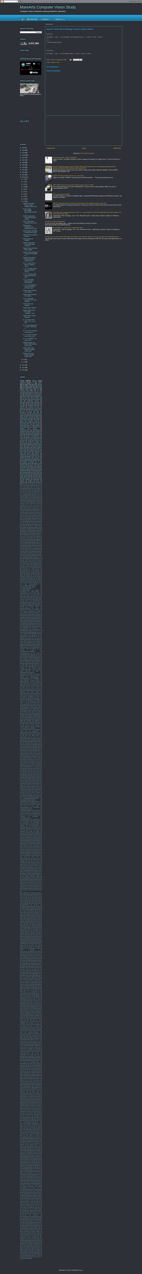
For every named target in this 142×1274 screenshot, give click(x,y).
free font (33, 888)
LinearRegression (24, 654)
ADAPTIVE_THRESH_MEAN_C (27, 558)
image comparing (36, 933)
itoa (37, 954)
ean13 (31, 853)
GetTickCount (31, 630)
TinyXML (22, 710)
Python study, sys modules (28, 239)
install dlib (22, 943)
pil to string (24, 1069)
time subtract (39, 1196)
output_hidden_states (25, 1053)
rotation (35, 1120)
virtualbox (38, 1238)
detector (28, 834)
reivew (21, 1107)
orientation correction (33, 1047)
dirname (38, 837)
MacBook (22, 660)
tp (31, 548)
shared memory (31, 1148)
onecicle (40, 1033)
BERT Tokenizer (23, 485)
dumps (38, 850)
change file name (25, 765)
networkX (23, 1017)
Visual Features (24, 719)
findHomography (23, 877)
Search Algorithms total (30, 695)
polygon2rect (39, 1075)
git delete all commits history (26, 909)
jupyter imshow (33, 958)
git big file (28, 907)
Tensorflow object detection (34, 704)
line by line (24, 976)
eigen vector (35, 856)
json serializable (23, 957)
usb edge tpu (31, 1228)
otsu (30, 1051)
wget (33, 1249)
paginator (22, 537)
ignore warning (29, 931)
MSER (29, 494)
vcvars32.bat (28, 1232)
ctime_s (27, 802)
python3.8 (33, 1096)
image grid (22, 936)
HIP (24, 411)
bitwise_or (30, 507)
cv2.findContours (36, 814)
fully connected (23, 895)
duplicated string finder (32, 852)
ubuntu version (27, 1222)
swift (27, 546)
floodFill (29, 880)
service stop (37, 1145)
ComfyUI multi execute (30, 597)
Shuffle (24, 424)
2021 (23, 160)
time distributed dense (29, 1196)
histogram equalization (25, 921)
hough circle (30, 922)
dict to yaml (32, 837)
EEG (30, 614)
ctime (22, 802)
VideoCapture (23, 425)
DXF (39, 602)
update (21, 1226)
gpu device (24, 913)
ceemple (38, 762)
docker (40, 386)
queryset (33, 1099)
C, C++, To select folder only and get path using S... (30, 270)
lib (34, 973)
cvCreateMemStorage (25, 819)
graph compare (36, 915)
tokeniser (38, 1201)
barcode (31, 506)
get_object (36, 904)
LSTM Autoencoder (24, 647)
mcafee (21, 996)
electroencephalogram (25, 858)
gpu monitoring (31, 913)
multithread (27, 1012)
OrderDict (22, 677)
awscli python (37, 744)
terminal (32, 450)
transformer (37, 548)
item (29, 954)
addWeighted (36, 731)
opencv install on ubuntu (26, 1041)
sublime (21, 1172)
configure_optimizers (31, 786)
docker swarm (25, 519)
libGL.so (38, 973)
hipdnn (34, 919)
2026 (23, 147)
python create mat (32, 1086)
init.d (35, 942)
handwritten (22, 524)
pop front (24, 1077)
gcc (26, 897)
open (39, 1036)
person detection (29, 1068)
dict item (40, 834)
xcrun (21, 1255)
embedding (27, 859)
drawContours (23, 443)
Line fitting (36, 653)
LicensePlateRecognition (26, 459)
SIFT (21, 435)
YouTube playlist (24, 726)
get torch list (37, 903)
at (30, 740)
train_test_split (23, 1214)
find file (40, 874)
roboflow (40, 1119)
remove (33, 1107)
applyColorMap (23, 737)
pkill (32, 1072)
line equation (37, 528)
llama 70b (22, 982)
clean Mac (35, 774)
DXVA (21, 603)
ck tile (31, 772)
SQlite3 (21, 695)
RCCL (35, 684)
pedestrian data (23, 1066)
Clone (38, 594)
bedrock (38, 747)
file (29, 521)
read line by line (25, 1102)
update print (23, 549)
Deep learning (38, 384)
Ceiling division (36, 593)
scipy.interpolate (23, 1136)
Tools (30, 424)
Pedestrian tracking (36, 422)
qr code (28, 1098)
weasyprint (23, 1247)
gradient (29, 915)
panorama (28, 446)
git (27, 399)
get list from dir (30, 903)
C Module (31, 485)
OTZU (21, 497)
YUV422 (31, 503)
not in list (30, 1021)
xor (29, 551)
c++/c (33, 757)
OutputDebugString (34, 677)
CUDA (29, 384)
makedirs (40, 530)
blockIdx (22, 509)
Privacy (21, 683)
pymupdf (22, 428)
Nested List (31, 669)
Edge (34, 615)
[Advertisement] (84, 130)
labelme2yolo (31, 966)
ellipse (21, 859)
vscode (38, 549)
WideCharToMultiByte (24, 722)
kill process (37, 963)
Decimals (22, 606)
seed (26, 1138)
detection (22, 834)
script (37, 1136)
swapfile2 (32, 1175)
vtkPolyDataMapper (27, 1241)
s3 (37, 389)
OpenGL (22, 399)
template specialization (28, 1186)
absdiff (38, 729)
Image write (23, 641)
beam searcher (31, 747)
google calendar (23, 912)
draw (21, 850)
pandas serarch (28, 1057)
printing (37, 1080)
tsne (38, 1217)
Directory (22, 433)
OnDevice (31, 674)
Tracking (30, 406)
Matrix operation (36, 662)
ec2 (33, 408)
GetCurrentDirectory (24, 629)
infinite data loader (28, 942)
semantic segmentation (30, 1139)
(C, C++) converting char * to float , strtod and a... (30, 326)
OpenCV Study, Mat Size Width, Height (30, 248)
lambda (27, 393)
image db (22, 934)
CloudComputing (23, 596)
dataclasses (22, 826)
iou (22, 527)
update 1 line (28, 1226)
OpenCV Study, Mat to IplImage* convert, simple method (29, 259)
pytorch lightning (37, 447)
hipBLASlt (29, 524)
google (38, 910)
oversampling (23, 1054)
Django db (39, 488)
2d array (32, 554)
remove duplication (31, 1110)
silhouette (35, 1151)
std (22, 1168)
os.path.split (37, 1050)
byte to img (30, 756)
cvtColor (39, 440)
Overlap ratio (23, 498)
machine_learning (38, 985)
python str (34, 1095)
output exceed (36, 1051)
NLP (21, 403)
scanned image (28, 1133)
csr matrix (40, 801)
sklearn (38, 418)
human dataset (33, 928)
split (33, 430)
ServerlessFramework (24, 698)
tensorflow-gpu (23, 1190)
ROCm (38, 434)
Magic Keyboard (29, 660)
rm (30, 1119)
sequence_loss (23, 1145)
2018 (23, 167)
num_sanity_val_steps (25, 1024)
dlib (41, 838)
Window (34, 501)
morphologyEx (38, 1008)
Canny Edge (36, 419)
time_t (35, 1198)
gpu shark (39, 913)
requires (35, 542)
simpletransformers (24, 1154)
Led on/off (22, 494)
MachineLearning (24, 422)
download (33, 847)
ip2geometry (23, 952)
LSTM (35, 492)
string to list (37, 1169)
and (29, 504)
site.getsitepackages (24, 1156)
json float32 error (36, 955)
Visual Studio (32, 396)
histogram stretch (38, 524)
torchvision (24, 1210)
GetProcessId (23, 630)
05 (24, 196)
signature (26, 545)
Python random (29, 683)
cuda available (36, 804)
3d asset (37, 554)
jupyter (32, 403)
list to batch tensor (24, 979)
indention (33, 940)
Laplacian (34, 648)
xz (31, 551)
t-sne (26, 1181)
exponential (22, 865)
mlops (38, 1005)
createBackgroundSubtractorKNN (30, 798)
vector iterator (37, 1232)
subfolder (38, 1171)
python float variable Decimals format (33, 1087)
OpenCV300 (38, 459)
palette (38, 1056)
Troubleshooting (34, 713)
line (41, 975)
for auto (30, 885)
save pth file (28, 1132)
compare (30, 512)
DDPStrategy (23, 602)
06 (24, 194)
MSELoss (38, 657)
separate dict (23, 1144)
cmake (23, 777)
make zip (37, 990)
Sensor (24, 396)
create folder (37, 513)
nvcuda (30, 1027)
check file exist (31, 768)
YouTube (22, 414)
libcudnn (26, 975)
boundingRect (33, 509)
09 (24, 186)
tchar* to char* (31, 1184)
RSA (24, 687)
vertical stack (29, 1234)
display (31, 838)
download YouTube (33, 441)
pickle (36, 475)
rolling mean (29, 1120)
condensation (24, 513)
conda (40, 512)
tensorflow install (36, 1189)
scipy (21, 1135)
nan (34, 1014)
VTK (24, 438)
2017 (23, 170)
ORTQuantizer (23, 674)
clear (25, 512)
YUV (26, 503)
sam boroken (24, 1129)
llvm (31, 530)
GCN (23, 626)
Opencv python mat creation (33, 675)
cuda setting (35, 805)
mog (24, 1008)
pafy (38, 1054)
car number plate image (28, 762)
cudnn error (33, 810)
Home (84, 148)
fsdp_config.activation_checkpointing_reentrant (30, 892)
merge (35, 531)
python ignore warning (27, 1089)
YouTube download (35, 725)
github (25, 470)
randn (38, 478)
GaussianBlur (25, 627)
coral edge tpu (36, 793)
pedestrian (37, 539)
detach (29, 832)
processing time (30, 476)
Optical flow (33, 405)
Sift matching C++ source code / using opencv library (68, 227)
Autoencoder (25, 569)
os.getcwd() (37, 1048)
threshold (28, 419)
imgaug (23, 939)
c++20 (37, 757)
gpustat (23, 915)
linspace (40, 976)
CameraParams (23, 591)
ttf (41, 1217)
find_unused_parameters (34, 877)
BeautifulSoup (36, 570)
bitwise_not (37, 463)
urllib (26, 1228)
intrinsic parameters (27, 949)
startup (27, 1166)
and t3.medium (28, 734)
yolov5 (29, 1256)
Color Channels (36, 486)
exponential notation (32, 865)
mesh (27, 1002)
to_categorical (27, 1199)
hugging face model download (33, 927)
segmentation (32, 1138)
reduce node (37, 1104)
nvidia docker (37, 1027)
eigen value (23, 856)
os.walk (21, 1051)
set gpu (38, 1147)
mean (27, 996)
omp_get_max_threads (33, 1032)
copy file (29, 792)
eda (32, 855)
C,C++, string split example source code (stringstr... (30, 300)
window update (36, 1252)
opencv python (24, 475)
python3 (28, 447)
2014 (23, 177)
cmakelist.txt (29, 777)
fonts (28, 883)
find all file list (34, 874)
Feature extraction (24, 620)
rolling (23, 1120)
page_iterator (23, 1056)
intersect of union (24, 948)
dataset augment (32, 826)
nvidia (32, 534)
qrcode (21, 1099)
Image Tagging (37, 639)
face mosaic (39, 868)
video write (30, 1238)
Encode (27, 489)
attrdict (34, 740)
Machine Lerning (33, 421)
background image (31, 746)
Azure (38, 483)
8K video (36, 555)
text (33, 1192)
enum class (37, 861)
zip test (24, 1258)
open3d (29, 1038)
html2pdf (22, 925)
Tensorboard (23, 704)
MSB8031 (31, 657)
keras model (34, 961)
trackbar (30, 480)
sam (41, 1127)
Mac (26, 434)
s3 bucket (39, 408)
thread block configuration (32, 1195)
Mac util (22, 659)
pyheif (28, 1083)
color (41, 778)
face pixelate (24, 870)
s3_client (30, 1127)
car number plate (38, 760)
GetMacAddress (35, 629)
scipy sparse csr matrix (32, 1135)
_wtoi (34, 729)
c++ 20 (31, 425)
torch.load (22, 1208)
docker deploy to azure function (33, 844)
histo (39, 919)
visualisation (22, 1240)
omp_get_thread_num (25, 1033)
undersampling (27, 1223)
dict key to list (25, 835)
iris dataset (22, 954)
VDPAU (38, 714)
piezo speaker (38, 1068)
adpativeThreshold (24, 732)
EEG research (37, 614)
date (39, 826)
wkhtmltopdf (37, 1253)
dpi (35, 849)
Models (28, 663)
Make (36, 660)
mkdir (22, 533)
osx (26, 1051)
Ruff (30, 500)
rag (37, 1099)
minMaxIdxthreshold (24, 1003)
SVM (37, 412)
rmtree (34, 1119)
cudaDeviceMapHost (24, 807)
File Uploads (27, 621)
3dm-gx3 (24, 483)
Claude (21, 594)
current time (23, 811)
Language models (24, 648)
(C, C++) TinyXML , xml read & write (30, 339)
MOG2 (21, 421)
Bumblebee (37, 573)
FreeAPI (40, 624)
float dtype (23, 880)
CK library (37, 578)
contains (22, 789)
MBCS (31, 656)
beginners (22, 749)
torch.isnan (37, 1207)
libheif (31, 975)
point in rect (22, 1075)
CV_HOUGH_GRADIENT (25, 588)
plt (25, 1074)
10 (24, 184)
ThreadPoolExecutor (24, 708)
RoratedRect (23, 692)
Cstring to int (28, 600)
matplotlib (23, 531)
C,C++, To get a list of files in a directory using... (29, 264)
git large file (25, 910)
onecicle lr (24, 1035)
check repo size (28, 769)
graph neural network (25, 916)
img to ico (39, 937)
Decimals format (33, 606)
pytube (29, 478)
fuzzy (36, 895)
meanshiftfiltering (36, 996)
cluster (40, 775)
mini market (33, 1003)
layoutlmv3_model (32, 972)
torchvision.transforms (29, 1211)
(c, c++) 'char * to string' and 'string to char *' (30, 335)
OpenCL (38, 674)
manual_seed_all (35, 991)
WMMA (21, 720)
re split (35, 1101)
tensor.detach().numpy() (25, 1189)
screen (27, 543)
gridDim (40, 470)
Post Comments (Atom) (87, 153)
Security (40, 695)
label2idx (24, 966)
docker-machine (36, 846)
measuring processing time (26, 997)
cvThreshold (22, 823)
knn (31, 964)
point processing (30, 1075)
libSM (21, 975)
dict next (32, 835)
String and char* (36, 500)
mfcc (32, 1002)
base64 (38, 506)
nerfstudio (25, 1015)
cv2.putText (22, 816)
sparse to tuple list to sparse (26, 1159)
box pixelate (37, 753)
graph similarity (35, 916)
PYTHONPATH (36, 678)
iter (33, 954)
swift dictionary (31, 1177)
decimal (33, 828)
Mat (39, 402)
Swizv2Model (31, 701)
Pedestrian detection (26, 412)
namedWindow (27, 1014)
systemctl (31, 1180)
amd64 (21, 734)
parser (24, 1062)
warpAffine (37, 1243)
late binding (32, 970)
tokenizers (32, 1202)
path (31, 475)
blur (28, 464)
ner (20, 1015)
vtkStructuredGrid (38, 1241)
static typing (39, 1166)
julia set (38, 957)
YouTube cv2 (23, 725)
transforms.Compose (24, 1216)
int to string (34, 525)
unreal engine (33, 1225)
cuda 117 (29, 804)
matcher (33, 994)
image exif (37, 934)
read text (38, 1102)
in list (38, 939)
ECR (26, 614)
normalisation (23, 1021)
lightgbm (36, 975)
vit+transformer (33, 1240)
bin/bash (22, 750)
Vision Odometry (38, 717)
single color (33, 1154)
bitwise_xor (37, 507)
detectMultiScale (36, 832)
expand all (37, 864)
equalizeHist (22, 862)
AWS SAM (37, 560)
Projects (32, 434)
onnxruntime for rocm (31, 1036)
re (31, 1101)
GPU (24, 386)
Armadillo (35, 564)
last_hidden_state (24, 970)
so (35, 1157)
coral (29, 793)
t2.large (38, 1181)
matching (22, 418)
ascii (39, 504)
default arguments (24, 518)
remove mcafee (32, 1113)
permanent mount (33, 1066)
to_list (35, 1199)
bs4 (21, 754)
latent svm (39, 970)
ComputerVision (37, 409)
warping (31, 1244)
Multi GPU (34, 665)
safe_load (36, 1127)
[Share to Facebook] (79, 60)
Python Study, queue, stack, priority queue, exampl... (29, 217)
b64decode (22, 746)
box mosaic (29, 753)
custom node (27, 515)
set (32, 543)
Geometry (36, 398)
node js (37, 1020)
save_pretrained (36, 1132)
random (35, 428)
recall (30, 1104)
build (28, 408)
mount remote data (31, 1009)
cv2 (21, 393)
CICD (23, 578)
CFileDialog (39, 576)
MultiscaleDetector (33, 666)
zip (41, 482)
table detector (23, 1184)
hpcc (36, 922)
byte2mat (28, 757)
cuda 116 (22, 804)
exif (30, 864)
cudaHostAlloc (36, 807)
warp (26, 551)
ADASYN (38, 558)
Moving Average (36, 495)
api (33, 504)
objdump (28, 1029)
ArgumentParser (31, 483)
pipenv (21, 1072)
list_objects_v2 (36, 981)
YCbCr (31, 723)
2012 (23, 367)
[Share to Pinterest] (81, 60)
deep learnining (36, 516)
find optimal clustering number (31, 876)
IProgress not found (32, 638)
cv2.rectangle (35, 816)
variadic (38, 1229)
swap (27, 1175)
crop (21, 515)
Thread (21, 501)
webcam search (36, 1247)
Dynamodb (37, 433)
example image (30, 862)
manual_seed (23, 991)
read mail (32, 1102)
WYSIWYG (28, 720)
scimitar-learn (37, 1133)
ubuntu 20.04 (33, 1220)
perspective (22, 540)
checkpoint (22, 772)
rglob (27, 1119)
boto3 (27, 509)
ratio (29, 1101)
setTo (21, 1148)
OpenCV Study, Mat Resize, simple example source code (30, 205)
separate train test (35, 1144)
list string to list (37, 978)
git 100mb (22, 907)
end (29, 861)
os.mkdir (22, 1050)
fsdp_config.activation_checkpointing (33, 889)
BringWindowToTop (29, 573)
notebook (30, 418)
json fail (29, 955)
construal (23, 787)
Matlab (31, 390)
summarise (22, 1174)
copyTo (31, 513)
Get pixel (22, 491)
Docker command (24, 611)
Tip (38, 390)
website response (24, 1249)
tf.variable (22, 1195)
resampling (36, 1116)
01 (24, 362)
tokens (38, 1202)
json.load (38, 527)
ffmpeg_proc (24, 873)
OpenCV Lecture (28, 497)
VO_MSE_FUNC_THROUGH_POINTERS (29, 716)
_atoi (30, 729)
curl (41, 464)
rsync (23, 1125)
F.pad (39, 617)
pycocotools (24, 542)
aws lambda (35, 743)
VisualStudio (33, 719)
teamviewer (39, 1184)
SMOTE (38, 693)
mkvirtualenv (24, 1005)
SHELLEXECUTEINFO (25, 693)
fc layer (23, 871)
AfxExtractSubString (37, 563)
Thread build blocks (35, 707)
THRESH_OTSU (36, 702)
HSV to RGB (32, 633)
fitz (20, 470)
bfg (33, 749)
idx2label (37, 930)
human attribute (23, 928)
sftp (25, 1148)
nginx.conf (24, 1018)
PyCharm (30, 460)
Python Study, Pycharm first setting (29, 295)
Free (35, 624)
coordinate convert (37, 790)
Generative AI (35, 627)
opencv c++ (37, 1039)
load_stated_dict (27, 984)
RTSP (21, 500)
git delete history (38, 909)
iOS (23, 444)
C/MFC (40, 383)
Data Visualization (28, 605)
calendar (30, 759)
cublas (32, 802)
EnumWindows (23, 617)
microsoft (38, 1002)
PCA (28, 498)
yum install (34, 1256)
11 (24, 181)
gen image (32, 897)
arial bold (40, 738)
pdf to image (31, 1065)
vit (27, 1240)
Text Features (38, 705)
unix (27, 1225)
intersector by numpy (35, 948)
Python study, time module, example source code (28, 355)
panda (21, 1057)
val (22, 1229)
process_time (23, 1081)
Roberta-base (37, 690)
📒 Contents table (32, 19)
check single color (38, 769)
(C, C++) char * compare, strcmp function (30, 331)
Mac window (29, 659)
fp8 (25, 522)
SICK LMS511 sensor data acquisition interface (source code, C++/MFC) (73, 185)
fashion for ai (36, 469)
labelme (25, 528)
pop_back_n (37, 1077)
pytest (28, 1084)
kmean (21, 964)
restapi (29, 1117)
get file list (25, 901)
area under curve (35, 737)
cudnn (33, 440)
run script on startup (30, 1125)
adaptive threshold (28, 462)
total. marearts (38, 1211)
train (39, 1213)
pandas (22, 392)
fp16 (41, 886)
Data (21, 400)
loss (32, 472)
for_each (26, 886)
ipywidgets (32, 527)
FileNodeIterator (25, 623)
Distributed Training (33, 400)
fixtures (28, 879)
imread (28, 939)
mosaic (36, 533)
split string (22, 1162)
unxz (39, 1225)
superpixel (29, 1174)
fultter (31, 895)
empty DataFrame (36, 859)
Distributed (37, 609)
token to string (29, 1201)
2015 (23, 174)
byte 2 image (23, 756)
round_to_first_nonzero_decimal (31, 1122)
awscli (31, 744)
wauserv (34, 1246)
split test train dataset (31, 1162)
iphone (36, 952)
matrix (39, 994)
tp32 (28, 1213)
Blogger (81, 1270)
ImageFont (30, 641)
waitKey (24, 1243)
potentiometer (30, 540)
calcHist (34, 414)
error (34, 467)
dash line (29, 823)
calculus (23, 759)
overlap (37, 1053)
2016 (23, 172)
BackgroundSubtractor (25, 570)
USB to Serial (32, 714)
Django (29, 433)
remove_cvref (28, 1114)
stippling (27, 1168)
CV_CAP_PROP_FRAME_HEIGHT (28, 585)
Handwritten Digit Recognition (29, 635)
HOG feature (31, 402)
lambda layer (33, 967)
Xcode (26, 723)
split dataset (23, 1160)
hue (27, 925)
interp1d (30, 946)
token (38, 430)
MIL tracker (37, 656)
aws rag (26, 744)
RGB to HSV (29, 686)
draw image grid (27, 850)
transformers (23, 431)
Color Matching (33, 596)
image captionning (26, 933)
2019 (23, 165)
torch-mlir (30, 1207)
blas (31, 751)
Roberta (30, 690)
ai (38, 462)
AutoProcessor (25, 567)
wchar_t (40, 1246)
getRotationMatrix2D (24, 904)
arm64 (22, 740)
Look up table (38, 654)
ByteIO (21, 575)
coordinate (29, 790)
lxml (31, 985)
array (27, 740)
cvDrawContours (32, 820)
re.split (40, 1101)
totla (23, 1213)
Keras (21, 434)
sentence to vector (29, 1142)
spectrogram (37, 1159)
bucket (40, 509)
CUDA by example (32, 582)
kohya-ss (40, 964)
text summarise (31, 1193)
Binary (29, 453)
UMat (41, 713)
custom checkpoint (32, 811)
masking (28, 994)
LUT (39, 492)
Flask (21, 624)
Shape (32, 698)
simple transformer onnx (34, 1153)
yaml (34, 451)
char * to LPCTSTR (35, 765)
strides (30, 1169)
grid (39, 522)
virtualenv (22, 482)
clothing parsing (33, 775)
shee (21, 1150)
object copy (34, 1029)
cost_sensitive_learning (25, 795)
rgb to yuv (22, 1119)
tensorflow (37, 399)
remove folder (33, 1111)
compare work (31, 781)
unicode (40, 1223)
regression (22, 1105)
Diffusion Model (31, 488)
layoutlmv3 (24, 972)
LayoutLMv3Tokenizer (25, 653)
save (39, 1129)
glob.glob (32, 910)
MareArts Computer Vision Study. (48, 7)
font (39, 521)
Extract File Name (32, 617)
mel (36, 997)
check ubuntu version (35, 771)
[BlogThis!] (76, 60)
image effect (30, 934)
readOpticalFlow (23, 1104)
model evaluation (29, 533)
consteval (22, 440)
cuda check (23, 805)
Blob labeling (31, 572)
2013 (23, 365)
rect (21, 479)
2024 (23, 152)
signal (29, 1151)
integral (40, 525)
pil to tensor (32, 1069)
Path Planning (36, 681)
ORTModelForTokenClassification (27, 672)
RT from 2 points (33, 687)
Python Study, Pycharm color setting (29, 291)
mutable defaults (36, 1012)
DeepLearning (23, 488)
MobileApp (22, 663)
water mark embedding (25, 1246)
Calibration (23, 454)
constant (40, 786)
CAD (39, 575)
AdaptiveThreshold (33, 561)
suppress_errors (36, 1174)
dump (34, 850)
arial (34, 738)
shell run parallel (36, 1150)
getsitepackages (32, 906)
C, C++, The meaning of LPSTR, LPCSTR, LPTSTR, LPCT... (30, 286)
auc (29, 438)
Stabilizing (37, 699)
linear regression (32, 976)
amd (38, 406)
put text (38, 1081)
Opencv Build (33, 395)
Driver (21, 614)
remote (27, 1107)
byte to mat (37, 756)
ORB (37, 671)
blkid (36, 751)
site (39, 1154)
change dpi (39, 763)
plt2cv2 (29, 1074)
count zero (34, 795)
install (39, 942)
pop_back (30, 1077)
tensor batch (35, 1187)
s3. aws (38, 1126)
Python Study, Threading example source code (30, 231)
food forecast (34, 883)
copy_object (22, 793)
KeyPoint (32, 645)
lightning (31, 528)
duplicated (22, 852)
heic (32, 918)
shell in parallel (27, 1150)
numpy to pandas (34, 1026)
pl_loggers (37, 1072)
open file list (22, 1038)
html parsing (37, 924)
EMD (23, 489)
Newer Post (51, 148)
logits (21, 985)
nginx (40, 1017)
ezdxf (31, 868)
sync (29, 1178)
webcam (30, 1247)
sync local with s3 (36, 1178)
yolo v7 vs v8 (37, 1255)
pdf (35, 446)
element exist (36, 858)
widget (38, 1249)
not (28, 534)
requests (28, 1116)
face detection (23, 521)
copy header (37, 792)
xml (28, 482)
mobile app (22, 1006)
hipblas (29, 919)
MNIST (25, 657)
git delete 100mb (36, 907)
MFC (31, 387)
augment (40, 740)
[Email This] (74, 60)
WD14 (39, 719)
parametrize (26, 1060)
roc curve (22, 543)
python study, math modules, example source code (29, 349)
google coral (32, 912)
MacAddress (37, 659)
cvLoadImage (26, 822)
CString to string (36, 579)
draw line (32, 519)
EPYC (29, 615)
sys (20, 1180)
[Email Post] (70, 59)
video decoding (33, 1235)
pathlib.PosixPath (24, 1063)
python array (23, 1086)
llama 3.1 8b (26, 530)
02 (24, 359)
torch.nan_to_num (31, 1208)
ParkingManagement (24, 681)
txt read (36, 1219)
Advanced (28, 563)
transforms (35, 1214)
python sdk (27, 1095)
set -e (33, 1147)
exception (38, 862)
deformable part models (26, 831)
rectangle (27, 479)
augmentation (23, 506)
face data (38, 519)
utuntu (29, 549)
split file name (37, 1160)
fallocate (31, 870)
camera (21, 760)
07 (24, 191)
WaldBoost (37, 720)
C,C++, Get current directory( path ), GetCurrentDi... (28, 281)
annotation (35, 734)
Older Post (117, 148)
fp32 (21, 522)
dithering (37, 838)
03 (24, 201)
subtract (37, 1172)
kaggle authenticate (37, 960)
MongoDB (22, 495)
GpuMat (29, 491)
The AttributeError (25, 707)
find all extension (25, 874)
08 (24, 189)
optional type (23, 1047)
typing (26, 1220)
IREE (29, 457)
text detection (39, 1192)
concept (35, 512)
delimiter (37, 831)
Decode (37, 608)
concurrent (37, 784)
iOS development (25, 525)
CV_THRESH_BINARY (25, 590)
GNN (27, 626)
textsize (38, 1193)
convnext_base (36, 789)
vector (30, 431)
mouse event (38, 444)
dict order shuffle (24, 837)
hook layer (23, 922)
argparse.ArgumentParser (25, 738)
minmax (40, 531)
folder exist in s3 (34, 882)
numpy (31, 389)
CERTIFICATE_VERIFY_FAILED (27, 576)
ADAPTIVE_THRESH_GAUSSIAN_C (31, 557)
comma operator (36, 780)
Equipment (23, 402)
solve (39, 1157)
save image (29, 1130)
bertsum (28, 749)
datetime (29, 516)
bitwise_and (22, 507)
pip (37, 1069)
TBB (26, 403)
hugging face (38, 443)
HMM (35, 491)
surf (23, 409)
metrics (31, 444)
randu (24, 1101)
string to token (23, 1171)
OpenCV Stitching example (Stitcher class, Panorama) (68, 175)
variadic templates (24, 1231)
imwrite (33, 939)
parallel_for (22, 1059)
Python (34, 381)
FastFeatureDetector (35, 618)
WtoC (21, 723)
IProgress (22, 638)
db (20, 427)
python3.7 (26, 1096)
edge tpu (38, 855)
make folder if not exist (29, 988)
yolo (35, 551)
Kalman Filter (25, 645)
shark (39, 1148)
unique (23, 1225)
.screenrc (37, 552)
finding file (22, 879)
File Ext (31, 620)
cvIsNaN (40, 820)
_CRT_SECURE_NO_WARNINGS (27, 728)
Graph (21, 632)
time (38, 450)
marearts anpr (38, 993)
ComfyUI (37, 431)
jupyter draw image (24, 958)
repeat (34, 1114)
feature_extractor (30, 871)
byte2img (22, 757)
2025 (23, 150)
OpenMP (22, 675)
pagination (31, 1056)
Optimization (37, 497)
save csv (22, 1130)
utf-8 (38, 1228)
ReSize (26, 500)
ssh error (27, 1163)
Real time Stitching (37, 689)
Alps (23, 564)
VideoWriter (27, 501)
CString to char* (27, 579)
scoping (31, 1136)
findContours (32, 415)
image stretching (36, 936)
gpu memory (32, 470)
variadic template (36, 1231)
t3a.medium (30, 1183)
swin (37, 1177)
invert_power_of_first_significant (27, 951)
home (33, 921)
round (40, 1120)
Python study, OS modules (28, 304)
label (21, 528)
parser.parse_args (35, 1062)
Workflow (38, 722)
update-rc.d (36, 1226)
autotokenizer (36, 438)
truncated (33, 1217)
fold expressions (36, 880)
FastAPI (27, 618)
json (35, 416)
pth (33, 1081)
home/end (39, 921)
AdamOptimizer (23, 561)
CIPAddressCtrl (29, 578)
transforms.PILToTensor (36, 1216)
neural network (31, 1017)
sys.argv (25, 1180)
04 (24, 199)
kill (32, 963)
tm (20, 1199)
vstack (21, 551)
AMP (21, 560)
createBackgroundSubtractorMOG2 (28, 801)
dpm (39, 849)
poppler (21, 1078)
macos (22, 987)
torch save (34, 1205)
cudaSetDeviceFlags (24, 810)
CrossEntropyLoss (34, 454)
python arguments (36, 1084)
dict (23, 441)
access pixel (23, 731)
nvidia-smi (22, 1029)
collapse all (35, 778)
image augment (38, 931)
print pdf (30, 1080)
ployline (21, 1074)
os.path (31, 536)
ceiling (21, 763)
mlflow (34, 1005)
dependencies (23, 832)
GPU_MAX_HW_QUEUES (36, 626)
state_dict (32, 1166)
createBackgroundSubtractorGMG (34, 796)
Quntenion (28, 684)
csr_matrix (34, 464)
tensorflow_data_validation (34, 1190)
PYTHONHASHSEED (24, 678)
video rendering (32, 1237)
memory (21, 1000)
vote (39, 1240)
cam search (37, 759)
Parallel (24, 460)
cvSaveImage (36, 822)
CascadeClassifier (35, 591)
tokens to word (23, 1204)
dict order (38, 835)
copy (23, 792)
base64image (23, 463)
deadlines (28, 828)
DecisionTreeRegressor (25, 608)
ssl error (31, 1165)
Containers (33, 599)
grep (34, 522)
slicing (22, 1157)
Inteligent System (30, 644)
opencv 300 (29, 1039)
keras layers (25, 961)
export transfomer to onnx (31, 867)
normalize (23, 534)
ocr (36, 534)
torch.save (39, 1208)
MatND (27, 662)
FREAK (21, 618)
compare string (23, 781)
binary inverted (29, 750)
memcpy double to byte (34, 999)
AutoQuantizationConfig (36, 567)
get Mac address (34, 898)
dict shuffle (32, 518)
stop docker (33, 1168)
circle (21, 512)
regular (30, 542)
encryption (22, 861)
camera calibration (26, 510)
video (35, 1234)
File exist (37, 456)
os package (29, 1048)
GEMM (22, 457)
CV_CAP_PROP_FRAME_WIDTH (27, 587)
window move (34, 1250)
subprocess (29, 1172)
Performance (34, 498)
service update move (25, 1147)
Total (57, 62)
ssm (35, 1165)
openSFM (34, 1038)
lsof (35, 530)
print (36, 540)
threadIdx (26, 548)
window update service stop (26, 1253)
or (26, 536)
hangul (27, 918)
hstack (40, 922)
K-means (36, 457)
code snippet (28, 778)
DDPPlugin (37, 600)
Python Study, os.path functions (29, 316)
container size (37, 787)
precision (33, 1078)
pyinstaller (33, 1083)
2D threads (25, 554)
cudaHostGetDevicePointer (26, 808)
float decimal (39, 879)
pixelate (27, 1072)
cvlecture (24, 466)
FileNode (40, 621)
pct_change (37, 1063)
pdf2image (38, 1065)
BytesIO (28, 575)
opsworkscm (24, 1044)
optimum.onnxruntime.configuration (32, 1045)
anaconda (22, 504)
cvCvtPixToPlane (36, 819)
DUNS (34, 602)
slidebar (27, 1157)
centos (38, 510)
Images (21, 642)
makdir (27, 987)
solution (22, 480)
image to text (23, 937)
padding (31, 1054)
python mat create (24, 1090)
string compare (37, 545)
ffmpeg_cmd (39, 871)
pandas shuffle (37, 1057)
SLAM (33, 693)
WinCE (32, 722)
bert (31, 463)
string (40, 396)
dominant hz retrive (24, 847)
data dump (35, 823)
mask (23, 994)
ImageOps (37, 641)
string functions (26, 448)
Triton (27, 713)
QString (21, 684)
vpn (21, 1241)
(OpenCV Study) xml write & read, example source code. (30, 344)
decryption (27, 829)
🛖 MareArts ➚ (45, 19)
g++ (30, 522)
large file (28, 969)
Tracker (27, 710)
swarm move (23, 1177)
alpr (28, 414)
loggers (38, 984)
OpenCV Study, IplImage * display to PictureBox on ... (30, 253)
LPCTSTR (38, 645)
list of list (23, 978)
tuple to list (29, 1219)
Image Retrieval (28, 639)
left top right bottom (27, 973)
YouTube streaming (35, 726)
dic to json (33, 834)
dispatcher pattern (24, 838)
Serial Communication (32, 435)
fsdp (25, 427)
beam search (23, 747)
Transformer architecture (36, 710)
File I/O (36, 620)
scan (21, 1133)
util (41, 1228)
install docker (29, 943)
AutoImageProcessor (37, 566)
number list (34, 1024)
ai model (38, 503)
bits (26, 751)
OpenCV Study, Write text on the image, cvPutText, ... (29, 244)
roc (39, 542)
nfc (36, 1017)
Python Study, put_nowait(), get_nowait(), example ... (30, 211)
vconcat (21, 1232)
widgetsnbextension (24, 1250)
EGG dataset (23, 615)
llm (26, 444)
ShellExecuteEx (29, 699)
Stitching (22, 406)
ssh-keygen (34, 1163)
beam (39, 746)
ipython (26, 527)
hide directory (23, 919)
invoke (38, 951)
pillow (38, 403)
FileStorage (33, 623)
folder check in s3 (24, 882)
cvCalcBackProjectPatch (25, 817)
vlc (33, 549)
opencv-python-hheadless (30, 1042)
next (41, 533)
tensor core (32, 546)
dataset (32, 466)
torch (21, 405)
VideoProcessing (28, 717)
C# (33, 575)
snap (32, 1157)
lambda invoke (25, 967)
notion (35, 1021)
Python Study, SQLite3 (29, 308)
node (31, 1020)
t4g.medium (37, 1183)
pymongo (40, 1083)
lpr (39, 416)
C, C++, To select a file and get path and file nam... (29, 275)
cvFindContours (36, 515)
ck (27, 772)
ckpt (41, 772)
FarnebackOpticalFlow (26, 456)
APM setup (28, 560)
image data (32, 427)
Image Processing (34, 411)
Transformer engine (26, 711)
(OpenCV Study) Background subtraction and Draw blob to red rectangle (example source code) (79, 203)
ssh (31, 545)
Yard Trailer (37, 723)
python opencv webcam (31, 1093)
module (35, 1006)
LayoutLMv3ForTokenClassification (27, 651)
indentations (26, 940)
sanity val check (32, 1129)
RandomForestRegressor (25, 689)
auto (22, 741)
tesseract (22, 1192)
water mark (37, 1244)
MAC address (25, 656)
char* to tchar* (33, 766)
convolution (22, 790)
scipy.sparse (36, 479)
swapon (38, 1175)
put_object (22, 1083)
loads (34, 984)
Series (38, 696)
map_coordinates (24, 993)
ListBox (31, 654)
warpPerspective (23, 1244)
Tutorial (37, 424)
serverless (31, 1145)
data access (23, 516)
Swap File (22, 701)
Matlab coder (37, 494)
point (39, 1074)
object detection (26, 473)
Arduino (22, 389)
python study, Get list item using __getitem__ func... (29, 312)
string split (22, 546)
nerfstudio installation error (36, 1015)
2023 (23, 155)
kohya (34, 964)
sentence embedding (27, 1141)
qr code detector (36, 1098)
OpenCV (53, 62)
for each (36, 885)
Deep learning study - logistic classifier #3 (64, 157)
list (31, 399)
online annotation (33, 1035)
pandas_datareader (31, 537)
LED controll (29, 492)
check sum (24, 771)
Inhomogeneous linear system (33, 642)
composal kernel (30, 783)
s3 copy (31, 1126)
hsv (22, 924)
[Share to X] (78, 60)
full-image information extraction (33, 894)
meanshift (30, 531)
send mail (39, 1139)
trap (22, 1217)
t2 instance (32, 1181)
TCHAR (38, 701)
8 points (30, 555)
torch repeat (27, 1205)
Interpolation (39, 644)
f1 (34, 868)
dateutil (21, 828)
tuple (37, 480)
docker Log (34, 841)
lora (25, 985)
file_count (39, 873)
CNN (21, 579)
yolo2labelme (23, 1256)
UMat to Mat (24, 714)
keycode (28, 963)
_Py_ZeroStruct (23, 729)
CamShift (37, 590)
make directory (34, 987)
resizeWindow (23, 1117)
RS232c (40, 686)
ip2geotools (30, 952)
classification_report (26, 774)
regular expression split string (33, 1105)
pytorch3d (39, 1096)
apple (27, 735)
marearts (32, 993)
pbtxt (31, 1063)
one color (34, 1033)
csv (28, 440)
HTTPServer (39, 633)
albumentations (33, 732)
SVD (36, 460)
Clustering (27, 486)
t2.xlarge (22, 1183)
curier (39, 810)
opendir (40, 1042)
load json (36, 982)
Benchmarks (23, 572)
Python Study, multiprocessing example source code (30, 227)
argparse (22, 408)
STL (39, 405)
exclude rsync (23, 864)
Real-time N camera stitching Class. (55, 221)
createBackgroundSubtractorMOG (27, 799)
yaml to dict (35, 482)
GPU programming (36, 489)
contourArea (28, 789)
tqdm (33, 1213)
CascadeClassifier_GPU (25, 593)
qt (33, 478)
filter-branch (34, 521)
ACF (41, 555)
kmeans (26, 964)
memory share (29, 1000)
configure (22, 786)
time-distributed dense (26, 1198)
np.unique (31, 1023)
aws (24, 384)
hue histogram (33, 925)
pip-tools (38, 1071)
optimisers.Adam (32, 1044)
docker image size (24, 846)
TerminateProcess (24, 705)
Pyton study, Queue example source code (30, 222)
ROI (39, 498)
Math (33, 386)
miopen (40, 1003)
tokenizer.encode (24, 1202)
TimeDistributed (36, 708)
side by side (23, 1151)
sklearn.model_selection (36, 1156)
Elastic (38, 615)
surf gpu (22, 1175)
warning (30, 1243)
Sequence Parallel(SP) (27, 696)
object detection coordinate (31, 1030)
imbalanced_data (32, 937)
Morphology (28, 495)
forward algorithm (34, 886)
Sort (41, 460)
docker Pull (27, 843)
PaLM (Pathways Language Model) (29, 680)
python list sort (37, 1089)
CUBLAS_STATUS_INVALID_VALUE (28, 581)
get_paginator (23, 906)
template (34, 448)
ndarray (38, 1014)
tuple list (23, 1219)
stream (25, 1169)
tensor (21, 419)
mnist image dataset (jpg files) (61, 194)
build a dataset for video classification (31, 754)
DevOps (30, 609)
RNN (35, 686)
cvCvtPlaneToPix (23, 820)
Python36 (38, 683)
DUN (29, 602)
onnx (38, 427)
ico (31, 930)
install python (30, 945)
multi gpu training (29, 1011)
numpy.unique (23, 1027)
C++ (32, 383)
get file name (33, 901)
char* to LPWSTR (24, 766)
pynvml (23, 1084)
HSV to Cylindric (23, 633)
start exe (22, 1166)
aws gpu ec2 (35, 741)
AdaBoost (28, 409)
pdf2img (31, 539)
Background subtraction (33, 392)
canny (33, 510)
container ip (29, 787)
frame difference (25, 888)
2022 (23, 157)
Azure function (35, 569)
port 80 (27, 1078)
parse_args (39, 1060)
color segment (25, 780)
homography (25, 472)
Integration (22, 644)
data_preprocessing (34, 825)
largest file (36, 969)
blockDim (22, 464)
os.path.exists (29, 1050)
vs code (29, 451)
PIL (41, 395)
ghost (39, 906)
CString (37, 453)
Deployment (22, 609)
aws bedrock (28, 741)
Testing (31, 705)
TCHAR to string (24, 702)
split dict (29, 1160)
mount (23, 1009)
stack (39, 1165)
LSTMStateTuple (36, 647)
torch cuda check (33, 1204)
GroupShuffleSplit (28, 632)
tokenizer (22, 451)
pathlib (25, 539)
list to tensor (34, 979)
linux (33, 393)
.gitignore (32, 552)
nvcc (40, 472)
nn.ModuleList (31, 1018)
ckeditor (36, 772)
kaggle (29, 960)
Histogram (22, 390)
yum (23, 552)
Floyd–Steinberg (28, 624)
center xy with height (29, 763)
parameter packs (31, 1059)
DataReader (37, 605)
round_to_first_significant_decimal (27, 1123)
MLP (21, 657)
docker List (27, 841)
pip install (31, 1071)
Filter (39, 623)
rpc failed (39, 1123)
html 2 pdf (28, 924)
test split (28, 1192)
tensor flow (26, 398)
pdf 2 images (23, 1065)
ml (29, 1005)
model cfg (29, 1006)
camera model (28, 760)
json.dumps (31, 957)
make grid (28, 990)
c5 (41, 757)
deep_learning (36, 829)
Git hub (38, 630)
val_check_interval (30, 1229)
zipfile (29, 1258)
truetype (27, 1217)
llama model (29, 982)
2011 (23, 370)
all (39, 732)
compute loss (29, 784)
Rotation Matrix (35, 692)
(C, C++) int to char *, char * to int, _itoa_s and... (29, 321)
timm (39, 1198)
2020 (23, 162)
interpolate (37, 946)
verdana (22, 1234)
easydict (36, 853)
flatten (32, 879)
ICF (39, 636)
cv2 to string (27, 814)
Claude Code (30, 594)
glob (31, 443)
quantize (27, 1099)
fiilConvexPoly (32, 873)
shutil (21, 545)
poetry (34, 1074)
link (20, 530)
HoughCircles (32, 636)
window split (28, 1252)
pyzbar (23, 1098)
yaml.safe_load (28, 1255)
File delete (33, 621)
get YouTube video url (33, 900)
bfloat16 (38, 749)
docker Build (24, 840)
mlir (36, 472)
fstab (23, 894)
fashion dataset (38, 870)
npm (38, 1023)
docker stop (39, 518)
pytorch (25, 387)
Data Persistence (28, 603)
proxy (29, 1081)
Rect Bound (24, 690)
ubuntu (37, 387)
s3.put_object (23, 1127)
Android (28, 564)
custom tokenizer (33, 813)
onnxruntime (36, 473)
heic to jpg (37, 918)
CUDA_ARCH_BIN (33, 584)
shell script (37, 543)
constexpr (37, 425)
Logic (26, 405)
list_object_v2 (28, 981)
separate (38, 1142)
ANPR (26, 395)
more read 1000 (30, 1008)
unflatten (34, 1223)
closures (26, 775)
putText (40, 540)
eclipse (27, 855)
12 (24, 179)
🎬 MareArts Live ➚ (59, 19)
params (33, 1060)
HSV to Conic (37, 632)
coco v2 (36, 777)
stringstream (31, 1171)
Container (27, 599)
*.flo (27, 552)
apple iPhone (35, 735)
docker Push (34, 843)
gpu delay (39, 912)
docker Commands (33, 840)
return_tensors (37, 1117)
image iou (29, 936)
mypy (21, 1014)
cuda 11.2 (38, 802)
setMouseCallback (25, 430)
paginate (38, 536)
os (22, 446)
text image (24, 1193)
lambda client (39, 966)
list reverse (29, 978)
